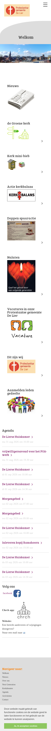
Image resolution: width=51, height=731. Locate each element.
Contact (5, 699)
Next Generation (8, 684)
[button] (35, 719)
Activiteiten (7, 696)
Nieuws (5, 677)
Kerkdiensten (7, 688)
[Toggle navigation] (45, 4)
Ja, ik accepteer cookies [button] (25, 726)
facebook (7, 593)
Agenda (5, 692)
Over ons (5, 680)
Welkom (5, 673)
